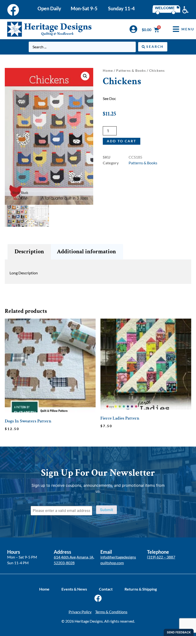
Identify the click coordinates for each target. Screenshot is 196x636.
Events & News (74, 589)
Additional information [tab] (86, 251)
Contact (106, 589)
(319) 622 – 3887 (161, 557)
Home (108, 70)
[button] (180, 29)
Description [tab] (29, 251)
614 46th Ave (65, 557)
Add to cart (121, 141)
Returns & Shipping (141, 589)
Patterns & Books (131, 70)
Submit (106, 509)
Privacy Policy (80, 611)
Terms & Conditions (111, 611)
